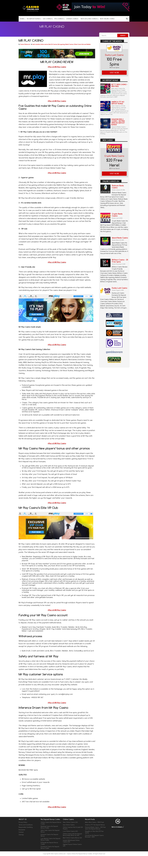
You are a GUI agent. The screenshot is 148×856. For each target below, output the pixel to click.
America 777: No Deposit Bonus (117, 103)
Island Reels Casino (120, 238)
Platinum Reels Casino (118, 187)
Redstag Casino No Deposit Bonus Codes (49, 827)
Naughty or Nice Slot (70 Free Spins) (94, 832)
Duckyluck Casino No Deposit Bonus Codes (50, 847)
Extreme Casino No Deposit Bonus (49, 835)
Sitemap (21, 834)
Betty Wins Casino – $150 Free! (119, 85)
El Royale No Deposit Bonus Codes (49, 843)
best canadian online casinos (40, 44)
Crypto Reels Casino (114, 156)
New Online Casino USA (70, 822)
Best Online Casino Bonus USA (72, 838)
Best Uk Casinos (53, 44)
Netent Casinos (69, 44)
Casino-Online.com (25, 44)
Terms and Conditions (26, 825)
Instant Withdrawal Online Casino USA (71, 841)
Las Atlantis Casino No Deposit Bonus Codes (50, 839)
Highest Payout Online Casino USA (72, 845)
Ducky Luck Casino (114, 55)
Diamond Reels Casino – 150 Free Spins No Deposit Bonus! (118, 122)
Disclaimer (22, 830)
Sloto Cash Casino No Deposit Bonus (50, 831)
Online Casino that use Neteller (82, 44)
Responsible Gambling (26, 827)
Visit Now (114, 72)
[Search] (127, 18)
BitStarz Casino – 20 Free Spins (120, 261)
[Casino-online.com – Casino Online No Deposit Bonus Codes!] (31, 12)
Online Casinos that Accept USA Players (73, 828)
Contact (21, 832)
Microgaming (61, 44)
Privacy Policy (23, 822)
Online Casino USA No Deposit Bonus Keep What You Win (72, 834)
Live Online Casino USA (70, 831)
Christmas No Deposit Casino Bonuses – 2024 (94, 836)
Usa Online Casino (69, 825)
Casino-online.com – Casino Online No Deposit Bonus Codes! (73, 853)
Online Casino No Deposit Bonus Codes (51, 823)
